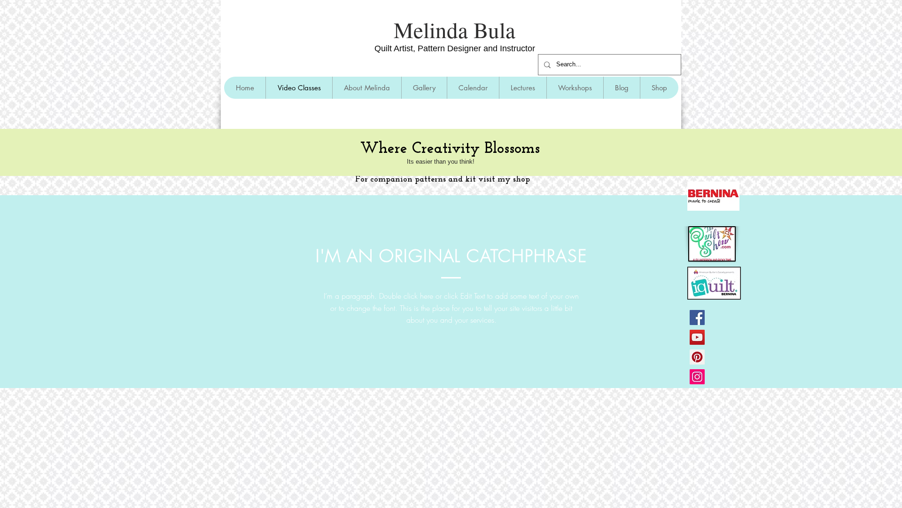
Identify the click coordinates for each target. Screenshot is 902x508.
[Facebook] (697, 317)
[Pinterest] (697, 357)
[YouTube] (697, 337)
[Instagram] (697, 376)
